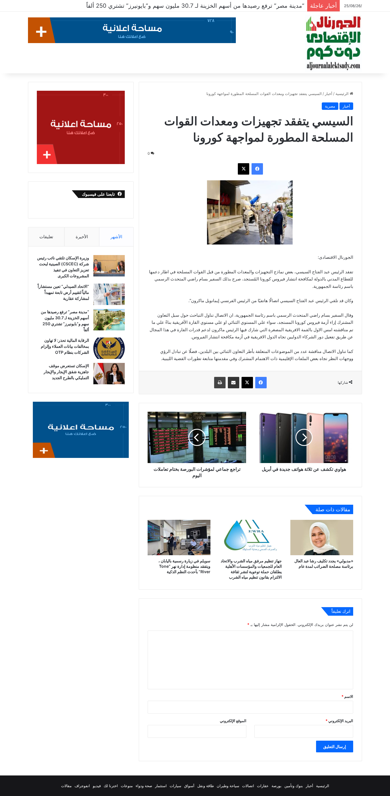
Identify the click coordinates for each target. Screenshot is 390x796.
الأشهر (116, 236)
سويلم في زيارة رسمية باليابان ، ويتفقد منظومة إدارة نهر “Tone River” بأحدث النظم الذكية (184, 566)
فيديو (97, 785)
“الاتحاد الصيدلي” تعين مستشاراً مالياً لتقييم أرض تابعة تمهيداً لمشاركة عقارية (63, 292)
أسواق (189, 785)
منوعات (127, 785)
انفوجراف (82, 785)
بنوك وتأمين (293, 785)
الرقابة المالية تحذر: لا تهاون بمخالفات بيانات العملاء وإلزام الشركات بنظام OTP (208, 5)
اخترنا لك (111, 785)
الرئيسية (342, 93)
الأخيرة (82, 236)
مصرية (330, 106)
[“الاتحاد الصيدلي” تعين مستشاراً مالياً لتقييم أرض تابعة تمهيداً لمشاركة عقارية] (109, 294)
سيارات (175, 785)
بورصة (277, 785)
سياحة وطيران (228, 785)
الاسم (347, 696)
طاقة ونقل (205, 785)
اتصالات (248, 785)
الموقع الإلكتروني (233, 720)
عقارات (263, 785)
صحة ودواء (144, 785)
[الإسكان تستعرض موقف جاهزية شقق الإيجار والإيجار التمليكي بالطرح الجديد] (109, 373)
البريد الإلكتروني (339, 720)
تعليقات (46, 236)
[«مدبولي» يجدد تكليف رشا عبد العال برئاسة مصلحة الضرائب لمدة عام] (321, 537)
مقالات (66, 785)
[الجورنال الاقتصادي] (333, 43)
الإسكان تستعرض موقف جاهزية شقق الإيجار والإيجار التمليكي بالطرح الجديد (66, 371)
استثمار (161, 785)
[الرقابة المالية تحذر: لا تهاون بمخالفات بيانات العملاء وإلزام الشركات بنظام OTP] (109, 348)
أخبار (328, 93)
